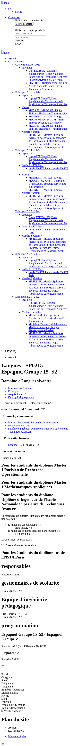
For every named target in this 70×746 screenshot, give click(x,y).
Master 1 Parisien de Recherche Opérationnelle (33, 422)
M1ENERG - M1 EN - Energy (45, 116)
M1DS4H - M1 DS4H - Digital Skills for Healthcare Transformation (48, 112)
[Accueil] (5, 2)
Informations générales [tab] (20, 388)
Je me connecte (24, 24)
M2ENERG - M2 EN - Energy (45, 189)
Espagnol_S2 (15, 444)
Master (25, 107)
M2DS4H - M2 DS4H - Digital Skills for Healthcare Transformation (48, 127)
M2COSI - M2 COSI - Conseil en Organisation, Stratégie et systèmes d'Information (47, 183)
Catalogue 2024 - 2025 (27, 150)
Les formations (16, 61)
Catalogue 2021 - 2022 (27, 296)
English (19, 11)
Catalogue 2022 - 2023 (27, 254)
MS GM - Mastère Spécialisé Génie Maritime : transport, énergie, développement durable (48, 327)
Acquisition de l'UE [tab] (18, 394)
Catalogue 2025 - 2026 (27, 92)
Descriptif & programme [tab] (21, 397)
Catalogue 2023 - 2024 (27, 211)
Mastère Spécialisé (32, 131)
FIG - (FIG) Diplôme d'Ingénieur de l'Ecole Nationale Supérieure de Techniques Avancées (48, 85)
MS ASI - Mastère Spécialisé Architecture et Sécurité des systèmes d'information (48, 318)
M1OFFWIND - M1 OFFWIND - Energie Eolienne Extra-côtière (47, 121)
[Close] (2, 665)
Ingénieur (27, 67)
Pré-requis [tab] (13, 391)
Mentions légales (17, 736)
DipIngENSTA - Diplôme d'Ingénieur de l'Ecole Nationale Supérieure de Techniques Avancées (48, 101)
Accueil (12, 58)
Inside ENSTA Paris (32, 165)
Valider (19, 40)
